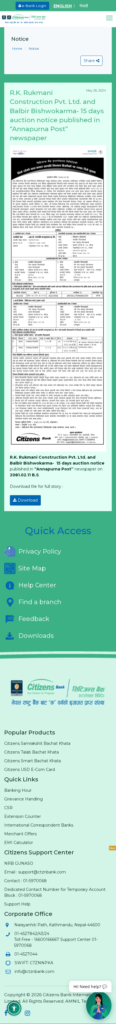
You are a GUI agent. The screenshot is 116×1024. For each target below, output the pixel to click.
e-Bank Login (33, 5)
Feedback (33, 619)
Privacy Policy (39, 551)
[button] (111, 18)
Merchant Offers (20, 833)
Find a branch (39, 602)
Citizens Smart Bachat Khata (32, 760)
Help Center (37, 585)
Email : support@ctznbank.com (35, 872)
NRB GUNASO (18, 863)
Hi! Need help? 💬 (90, 986)
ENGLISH (62, 5)
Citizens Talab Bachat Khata (31, 752)
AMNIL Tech (78, 1001)
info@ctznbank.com (34, 971)
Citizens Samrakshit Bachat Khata (37, 743)
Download (27, 500)
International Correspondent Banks (38, 825)
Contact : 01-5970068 (25, 880)
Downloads (36, 636)
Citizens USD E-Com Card (29, 769)
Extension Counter (22, 816)
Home (17, 48)
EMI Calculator (18, 842)
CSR (8, 807)
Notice (33, 48)
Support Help (17, 904)
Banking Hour (18, 790)
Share (90, 60)
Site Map (32, 568)
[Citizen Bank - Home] (28, 19)
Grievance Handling (23, 799)
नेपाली (83, 5)
